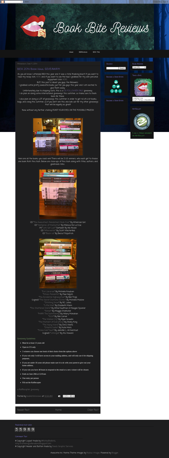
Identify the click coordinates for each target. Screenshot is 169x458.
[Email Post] (59, 396)
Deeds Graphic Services (62, 446)
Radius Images (93, 452)
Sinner (48, 311)
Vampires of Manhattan (49, 225)
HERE (38, 76)
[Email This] (64, 396)
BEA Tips (96, 52)
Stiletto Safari (51, 327)
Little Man (49, 305)
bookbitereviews (34, 396)
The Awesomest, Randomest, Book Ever (51, 222)
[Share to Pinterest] (73, 396)
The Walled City (50, 319)
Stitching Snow (52, 302)
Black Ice (50, 233)
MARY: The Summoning (48, 313)
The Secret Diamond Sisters (52, 299)
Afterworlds (50, 230)
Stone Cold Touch (45, 330)
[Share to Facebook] (71, 396)
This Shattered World (40, 308)
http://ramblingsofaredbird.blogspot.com (33, 443)
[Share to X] (69, 396)
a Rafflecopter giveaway (28, 389)
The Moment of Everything (51, 322)
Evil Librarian (48, 291)
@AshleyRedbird (48, 440)
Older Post (92, 410)
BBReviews (83, 52)
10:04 (51, 316)
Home (71, 52)
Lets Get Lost (49, 227)
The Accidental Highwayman (52, 297)
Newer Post (23, 410)
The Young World (50, 324)
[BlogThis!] (66, 396)
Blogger (115, 452)
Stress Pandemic (51, 294)
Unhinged (55, 333)
